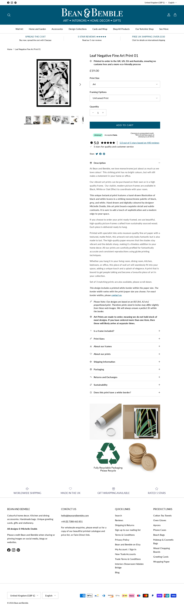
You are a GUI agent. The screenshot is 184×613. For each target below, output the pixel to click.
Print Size (94, 78)
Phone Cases (159, 529)
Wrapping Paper (161, 561)
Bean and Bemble (21, 603)
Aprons (157, 525)
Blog (117, 572)
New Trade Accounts (125, 554)
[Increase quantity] (103, 112)
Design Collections (78, 29)
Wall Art (19, 29)
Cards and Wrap (99, 29)
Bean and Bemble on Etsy (127, 544)
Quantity (94, 106)
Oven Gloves (159, 520)
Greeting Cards (160, 556)
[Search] (9, 15)
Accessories (57, 29)
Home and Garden (37, 29)
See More (163, 29)
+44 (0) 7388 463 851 (72, 521)
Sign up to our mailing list (128, 529)
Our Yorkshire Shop (144, 29)
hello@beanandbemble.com (75, 515)
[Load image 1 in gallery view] (53, 83)
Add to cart (124, 125)
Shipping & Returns (124, 525)
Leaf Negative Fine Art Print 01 (28, 49)
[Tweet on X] (97, 154)
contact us (116, 295)
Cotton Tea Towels (162, 515)
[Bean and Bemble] (92, 15)
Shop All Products (121, 29)
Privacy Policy (122, 539)
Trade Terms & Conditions (128, 559)
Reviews (119, 520)
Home (9, 49)
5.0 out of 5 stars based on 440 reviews (139, 142)
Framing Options (98, 92)
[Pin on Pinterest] (104, 154)
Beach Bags (159, 534)
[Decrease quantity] (92, 112)
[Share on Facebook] (100, 154)
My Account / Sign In (125, 549)
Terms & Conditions (125, 534)
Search (118, 515)
